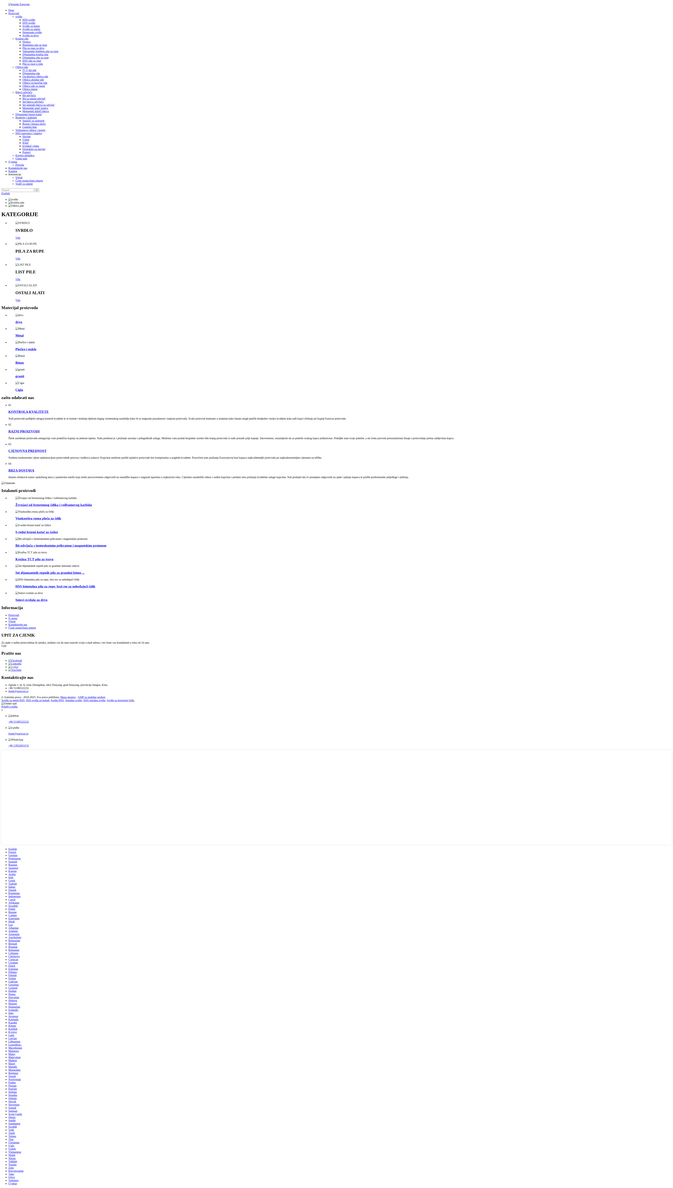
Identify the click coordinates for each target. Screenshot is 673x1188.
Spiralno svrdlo (73, 700)
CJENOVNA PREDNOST (27, 451)
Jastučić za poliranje (33, 120)
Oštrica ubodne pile (33, 79)
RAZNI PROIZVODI (24, 431)
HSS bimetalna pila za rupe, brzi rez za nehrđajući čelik (55, 586)
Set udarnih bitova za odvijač (38, 104)
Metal (19, 335)
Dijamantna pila (31, 73)
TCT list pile (29, 70)
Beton (19, 362)
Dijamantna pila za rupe (35, 57)
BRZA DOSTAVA (21, 470)
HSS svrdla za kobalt (37, 700)
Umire (25, 139)
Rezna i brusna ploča (34, 123)
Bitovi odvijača (23, 92)
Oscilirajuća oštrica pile (35, 76)
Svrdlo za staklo (31, 29)
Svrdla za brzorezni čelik (120, 700)
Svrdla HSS (57, 700)
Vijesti (18, 177)
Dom (11, 10)
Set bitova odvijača (32, 101)
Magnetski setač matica (35, 108)
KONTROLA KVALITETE (28, 412)
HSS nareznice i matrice (28, 133)
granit (19, 376)
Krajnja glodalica (24, 155)
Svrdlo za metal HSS (13, 700)
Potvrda (19, 164)
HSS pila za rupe (31, 60)
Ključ (25, 142)
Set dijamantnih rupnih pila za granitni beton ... (50, 573)
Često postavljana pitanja (29, 180)
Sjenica (26, 41)
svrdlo (18, 16)
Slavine (26, 136)
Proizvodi (13, 13)
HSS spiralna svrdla (94, 700)
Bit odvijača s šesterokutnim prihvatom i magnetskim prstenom (60, 545)
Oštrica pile (21, 67)
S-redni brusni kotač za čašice (36, 532)
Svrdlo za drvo (30, 35)
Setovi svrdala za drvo (31, 600)
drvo (18, 322)
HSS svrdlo (28, 19)
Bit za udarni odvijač (33, 98)
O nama (12, 161)
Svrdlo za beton (31, 26)
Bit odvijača (29, 95)
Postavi (26, 152)
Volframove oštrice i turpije (30, 130)
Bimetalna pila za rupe (34, 44)
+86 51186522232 (18, 721)
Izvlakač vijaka (30, 145)
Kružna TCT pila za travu (34, 559)
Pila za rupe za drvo (33, 48)
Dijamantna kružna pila (35, 54)
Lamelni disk (29, 127)
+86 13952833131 (18, 745)
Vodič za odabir (24, 183)
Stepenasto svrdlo (32, 32)
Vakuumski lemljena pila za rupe (40, 51)
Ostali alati (21, 158)
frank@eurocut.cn (18, 691)
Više (17, 237)
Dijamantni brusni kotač (28, 114)
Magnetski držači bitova (35, 111)
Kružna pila (21, 38)
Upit (3, 645)
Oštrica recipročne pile (34, 82)
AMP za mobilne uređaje (91, 697)
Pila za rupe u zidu (32, 63)
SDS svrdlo (28, 22)
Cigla (19, 390)
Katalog (12, 171)
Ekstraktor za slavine (33, 149)
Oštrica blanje (30, 89)
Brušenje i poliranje (26, 117)
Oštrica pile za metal (33, 86)
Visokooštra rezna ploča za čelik (38, 518)
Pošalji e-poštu (9, 706)
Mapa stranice (68, 697)
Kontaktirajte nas (17, 168)
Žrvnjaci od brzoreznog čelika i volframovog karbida (53, 505)
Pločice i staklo (25, 349)
